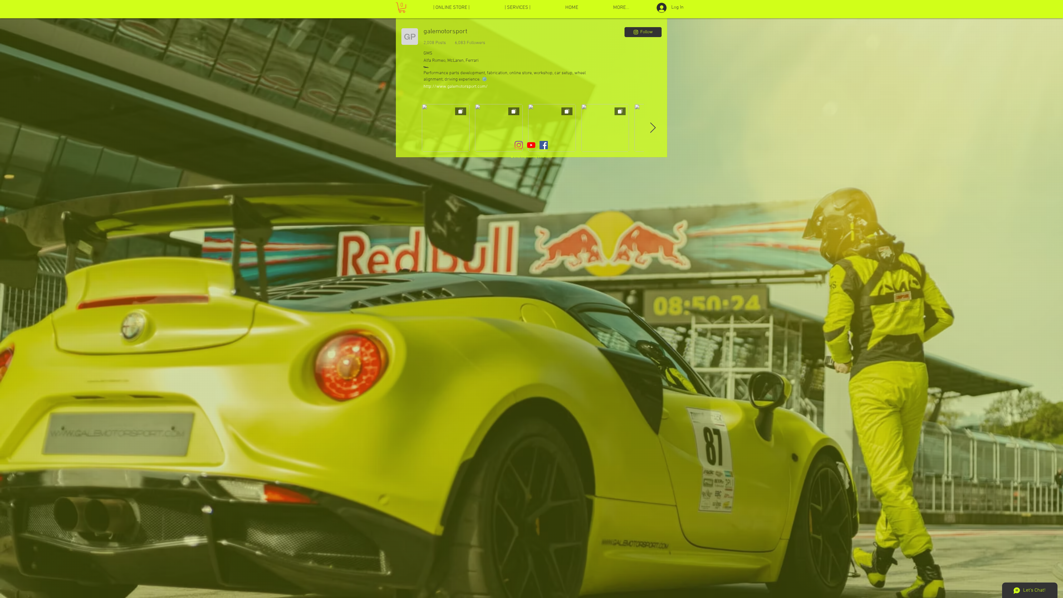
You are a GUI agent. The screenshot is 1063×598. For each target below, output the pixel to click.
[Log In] (660, 7)
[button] (402, 7)
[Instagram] (519, 145)
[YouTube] (531, 145)
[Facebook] (544, 145)
